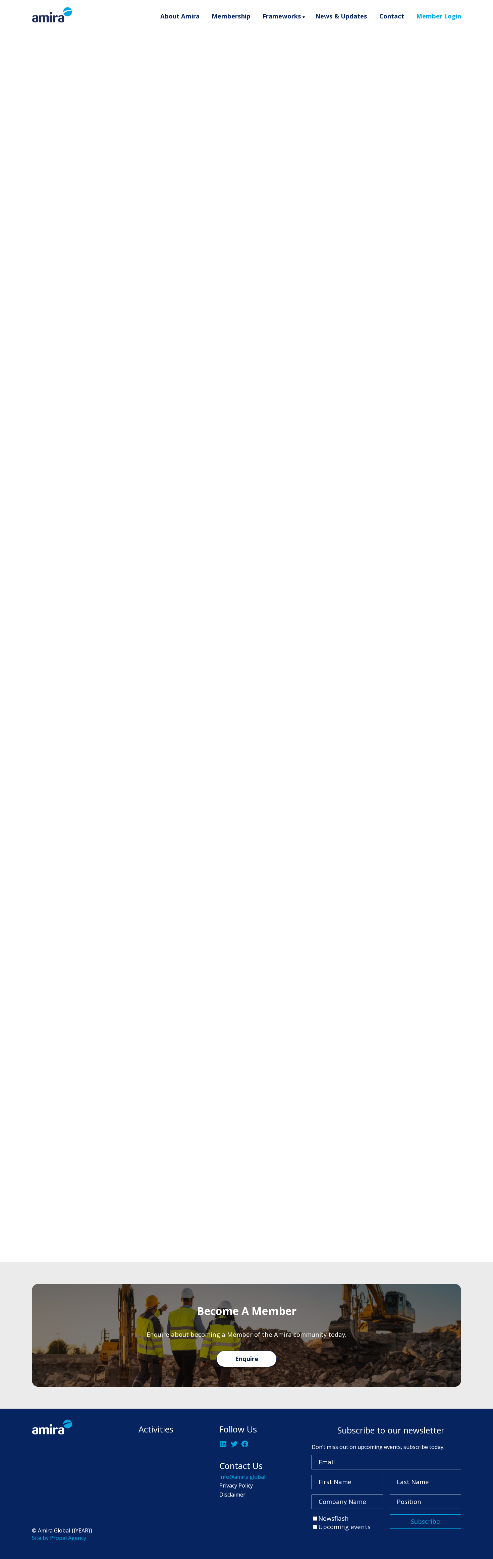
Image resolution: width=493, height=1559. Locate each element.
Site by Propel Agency (59, 1538)
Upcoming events (344, 1526)
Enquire (246, 1358)
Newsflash (333, 1518)
